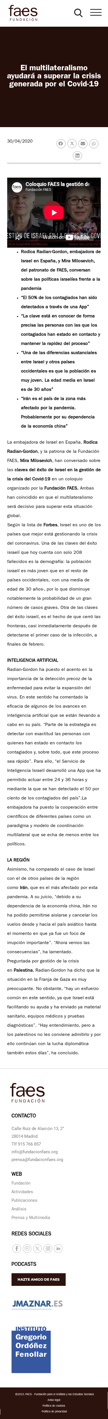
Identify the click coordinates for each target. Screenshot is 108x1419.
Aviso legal (54, 1400)
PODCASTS (24, 1264)
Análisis (19, 1210)
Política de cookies (54, 1406)
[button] (78, 13)
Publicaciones (24, 1201)
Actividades (22, 1192)
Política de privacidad (54, 1411)
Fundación (21, 1184)
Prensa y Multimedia (31, 1218)
